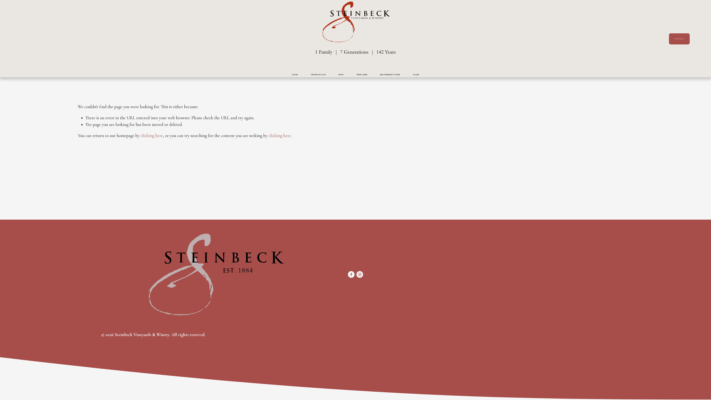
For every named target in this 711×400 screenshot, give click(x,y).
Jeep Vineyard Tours (390, 74)
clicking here (152, 135)
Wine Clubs (361, 74)
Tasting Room (318, 74)
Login (416, 74)
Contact (679, 39)
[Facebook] (351, 274)
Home (295, 74)
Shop (341, 74)
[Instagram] (359, 274)
